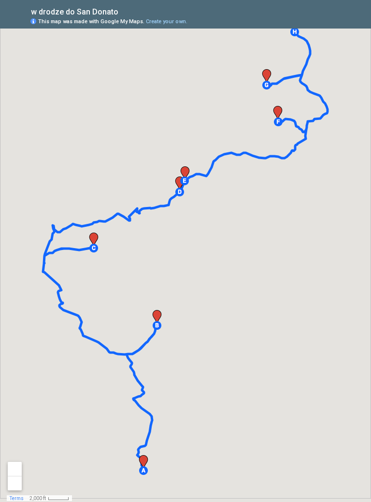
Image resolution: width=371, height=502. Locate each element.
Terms (17, 498)
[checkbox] (125, 10)
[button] (143, 470)
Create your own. (166, 21)
